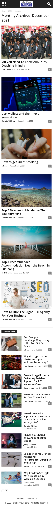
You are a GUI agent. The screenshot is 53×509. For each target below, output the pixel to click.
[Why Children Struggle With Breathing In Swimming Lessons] (11, 478)
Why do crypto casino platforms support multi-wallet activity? (36, 359)
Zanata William (8, 121)
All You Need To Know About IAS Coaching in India (24, 63)
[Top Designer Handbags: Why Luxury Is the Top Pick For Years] (11, 343)
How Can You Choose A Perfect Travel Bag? (37, 396)
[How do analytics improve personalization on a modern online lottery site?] (11, 419)
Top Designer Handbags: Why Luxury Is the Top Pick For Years (37, 342)
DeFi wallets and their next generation (20, 115)
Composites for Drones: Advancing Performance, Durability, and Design (38, 458)
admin (4, 166)
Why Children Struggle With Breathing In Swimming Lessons (36, 476)
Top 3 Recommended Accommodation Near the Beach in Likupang (25, 265)
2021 (10, 11)
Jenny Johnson (30, 444)
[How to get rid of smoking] (26, 144)
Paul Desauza (7, 69)
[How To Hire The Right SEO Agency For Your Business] (26, 295)
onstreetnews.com (21, 503)
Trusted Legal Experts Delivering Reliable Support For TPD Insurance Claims (36, 380)
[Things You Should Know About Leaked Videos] (11, 440)
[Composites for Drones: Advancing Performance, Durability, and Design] (11, 459)
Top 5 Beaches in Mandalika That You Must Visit (24, 212)
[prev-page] (2, 490)
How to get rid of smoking (19, 162)
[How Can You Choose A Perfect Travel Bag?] (11, 400)
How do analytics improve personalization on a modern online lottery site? (37, 418)
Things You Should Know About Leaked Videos (35, 437)
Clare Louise (29, 388)
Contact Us (20, 498)
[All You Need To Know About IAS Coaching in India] (26, 42)
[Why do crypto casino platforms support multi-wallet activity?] (11, 362)
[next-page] (6, 490)
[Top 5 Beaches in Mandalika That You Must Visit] (26, 190)
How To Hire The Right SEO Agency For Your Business (25, 313)
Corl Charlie (6, 273)
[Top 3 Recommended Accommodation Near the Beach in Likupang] (26, 242)
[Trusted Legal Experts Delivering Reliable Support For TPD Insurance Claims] (11, 381)
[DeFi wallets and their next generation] (26, 94)
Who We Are (32, 498)
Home (3, 11)
